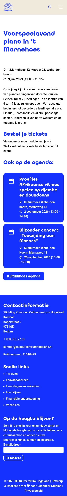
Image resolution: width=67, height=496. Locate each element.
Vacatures (13, 405)
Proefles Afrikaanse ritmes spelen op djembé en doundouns (39, 187)
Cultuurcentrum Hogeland (32, 481)
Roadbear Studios (49, 486)
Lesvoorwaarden (17, 380)
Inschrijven (13, 392)
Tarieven (12, 374)
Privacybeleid (34, 490)
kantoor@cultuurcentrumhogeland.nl (27, 347)
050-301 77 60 (15, 339)
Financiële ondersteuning (23, 398)
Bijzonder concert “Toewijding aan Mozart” (39, 235)
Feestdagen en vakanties (22, 386)
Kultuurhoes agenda (23, 276)
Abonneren (13, 458)
